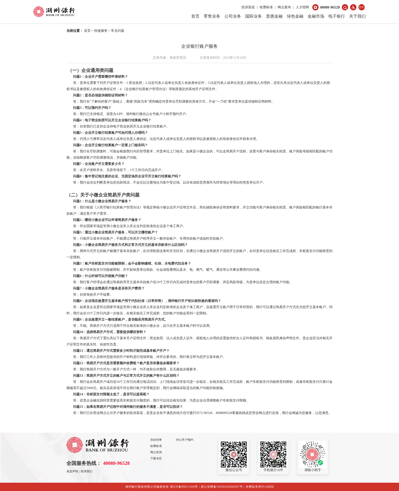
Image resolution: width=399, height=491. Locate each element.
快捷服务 (100, 30)
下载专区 (156, 458)
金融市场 (316, 16)
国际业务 (253, 16)
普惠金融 (274, 16)
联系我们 (86, 471)
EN (361, 7)
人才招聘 (302, 7)
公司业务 (232, 16)
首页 (195, 16)
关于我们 (357, 16)
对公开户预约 (184, 439)
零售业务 (212, 16)
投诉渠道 (248, 7)
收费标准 (266, 7)
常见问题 (117, 30)
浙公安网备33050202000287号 (222, 486)
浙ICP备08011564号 (184, 486)
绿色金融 (295, 16)
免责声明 (72, 471)
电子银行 (336, 16)
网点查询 (284, 7)
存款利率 (156, 439)
